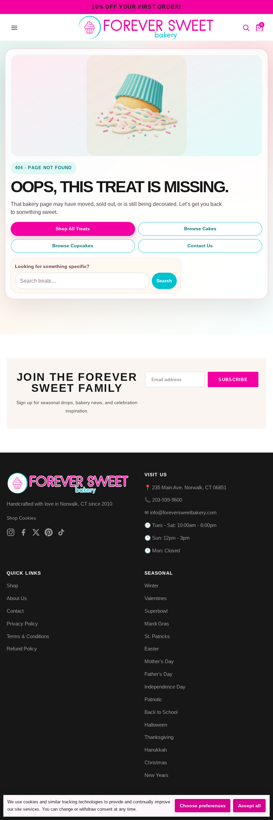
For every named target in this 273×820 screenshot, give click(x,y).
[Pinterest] (49, 532)
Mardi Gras (156, 623)
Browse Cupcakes (72, 245)
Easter (151, 648)
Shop (12, 585)
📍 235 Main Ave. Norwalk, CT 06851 (185, 487)
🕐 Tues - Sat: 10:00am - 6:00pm (180, 525)
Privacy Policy (22, 623)
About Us (17, 598)
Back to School (160, 712)
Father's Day (158, 674)
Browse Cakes (200, 228)
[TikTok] (61, 532)
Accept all (249, 805)
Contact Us (200, 245)
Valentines (155, 598)
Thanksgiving (158, 737)
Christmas (155, 762)
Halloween (155, 725)
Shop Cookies (21, 518)
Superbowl (155, 611)
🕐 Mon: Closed (162, 550)
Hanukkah (155, 750)
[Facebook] (23, 532)
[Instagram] (11, 532)
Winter (151, 585)
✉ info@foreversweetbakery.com (180, 512)
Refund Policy (22, 648)
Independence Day (164, 687)
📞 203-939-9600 (163, 500)
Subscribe (233, 379)
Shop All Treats (73, 228)
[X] (36, 532)
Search (164, 280)
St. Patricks (157, 636)
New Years (156, 775)
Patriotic (153, 699)
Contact (15, 611)
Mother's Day (159, 661)
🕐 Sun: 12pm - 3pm (167, 538)
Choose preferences (203, 805)
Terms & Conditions (28, 636)
